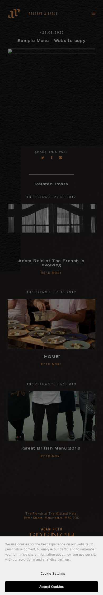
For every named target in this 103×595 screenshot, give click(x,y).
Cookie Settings (53, 573)
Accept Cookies (51, 586)
